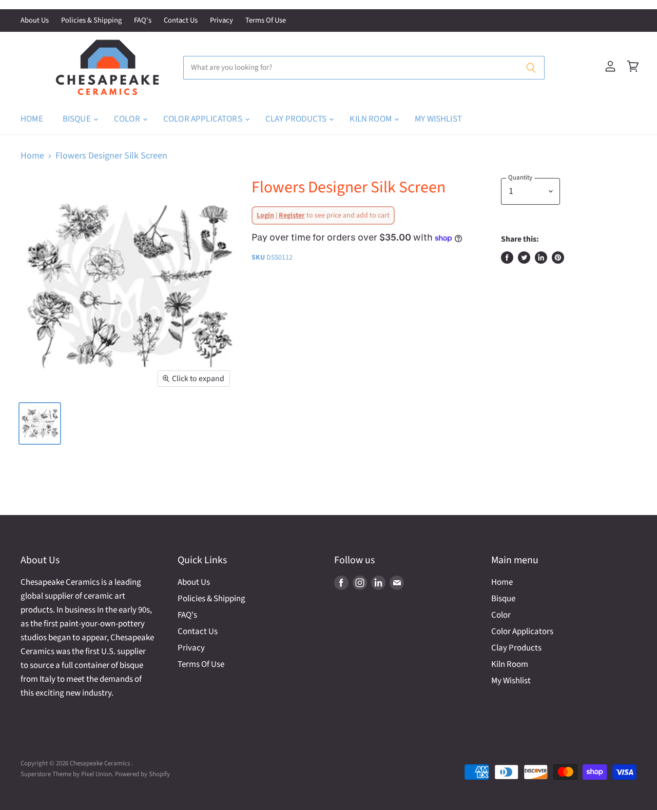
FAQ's (142, 20)
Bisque (77, 119)
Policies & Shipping (91, 20)
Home (32, 119)
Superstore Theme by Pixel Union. (67, 774)
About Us (35, 20)
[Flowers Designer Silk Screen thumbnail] (40, 423)
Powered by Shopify (142, 774)
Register (292, 215)
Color (128, 119)
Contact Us (181, 20)
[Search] (531, 68)
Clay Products (296, 119)
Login (265, 215)
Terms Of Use (265, 20)
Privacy (221, 20)
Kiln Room (371, 119)
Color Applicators (203, 119)
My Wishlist (438, 119)
